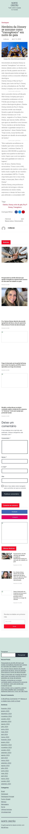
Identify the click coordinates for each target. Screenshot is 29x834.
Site (3, 476)
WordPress (4, 827)
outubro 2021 (5, 781)
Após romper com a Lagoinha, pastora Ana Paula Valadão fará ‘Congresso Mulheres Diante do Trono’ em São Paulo (14, 689)
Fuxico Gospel (5, 799)
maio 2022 (4, 773)
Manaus (3, 802)
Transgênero (17, 207)
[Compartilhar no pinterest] (23, 212)
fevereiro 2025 (6, 708)
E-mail (4, 467)
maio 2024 (4, 732)
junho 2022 (5, 771)
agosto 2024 (5, 724)
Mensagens (5, 804)
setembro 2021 (6, 784)
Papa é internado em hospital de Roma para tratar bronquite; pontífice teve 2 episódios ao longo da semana (14, 365)
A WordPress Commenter (9, 699)
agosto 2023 (5, 755)
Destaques (5, 22)
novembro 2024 (6, 716)
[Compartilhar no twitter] (19, 212)
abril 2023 (4, 758)
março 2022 (5, 778)
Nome (4, 457)
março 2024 (5, 737)
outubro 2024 (5, 719)
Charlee (5, 205)
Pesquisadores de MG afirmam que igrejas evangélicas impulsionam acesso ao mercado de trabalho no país (14, 279)
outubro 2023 (5, 750)
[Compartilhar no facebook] (16, 212)
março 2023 (5, 760)
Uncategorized (6, 812)
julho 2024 (4, 726)
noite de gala (18, 205)
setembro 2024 (6, 721)
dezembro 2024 (6, 713)
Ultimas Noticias (6, 809)
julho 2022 (4, 768)
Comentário (6, 438)
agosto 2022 (5, 765)
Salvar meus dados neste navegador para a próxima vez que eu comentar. (15, 487)
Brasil (3, 791)
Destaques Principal (7, 796)
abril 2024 (4, 734)
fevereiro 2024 (6, 739)
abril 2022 (4, 776)
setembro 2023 (6, 752)
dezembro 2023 (6, 745)
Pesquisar (4, 651)
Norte (3, 807)
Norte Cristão (8, 821)
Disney (11, 205)
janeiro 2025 (5, 711)
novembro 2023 (6, 747)
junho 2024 (5, 729)
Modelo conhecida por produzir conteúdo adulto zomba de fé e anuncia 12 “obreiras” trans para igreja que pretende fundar (14, 682)
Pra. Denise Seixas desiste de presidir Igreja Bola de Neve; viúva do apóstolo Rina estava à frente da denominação (14, 323)
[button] (14, 512)
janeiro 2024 (5, 742)
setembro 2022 (6, 763)
